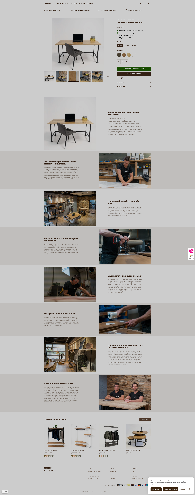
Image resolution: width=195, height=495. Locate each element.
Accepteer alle (156, 489)
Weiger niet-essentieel (171, 489)
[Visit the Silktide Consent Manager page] (189, 489)
